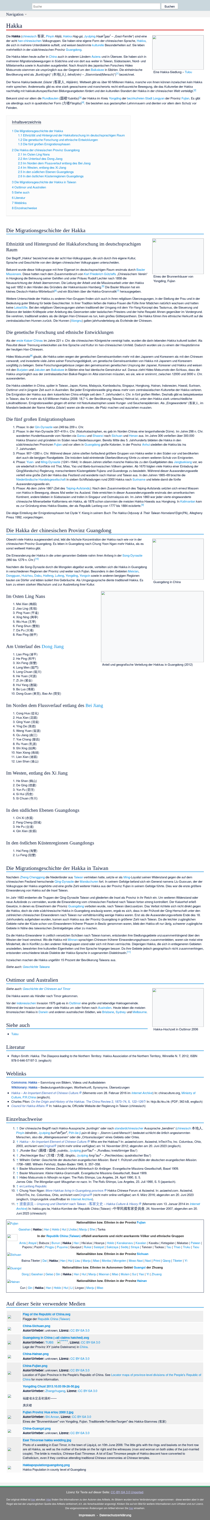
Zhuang (157, 1274)
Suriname (138, 479)
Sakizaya (112, 1247)
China (53, 56)
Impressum (87, 1515)
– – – (79, 1204)
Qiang (166, 1260)
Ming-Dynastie (50, 462)
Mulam (125, 1274)
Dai (44, 1260)
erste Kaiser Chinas (29, 340)
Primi (156, 1260)
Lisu (77, 1260)
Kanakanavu (125, 1243)
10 (37, 558)
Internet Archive (142, 1093)
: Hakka (24, 1082)
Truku (186, 1247)
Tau (168, 1247)
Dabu (37, 575)
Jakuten (39, 369)
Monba (106, 1260)
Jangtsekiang (183, 462)
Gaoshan (25, 1229)
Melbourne (139, 1012)
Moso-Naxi (136, 1260)
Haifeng (48, 575)
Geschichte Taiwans (36, 966)
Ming (126, 877)
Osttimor (75, 1003)
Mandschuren (89, 881)
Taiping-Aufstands (78, 488)
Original (48, 1146)
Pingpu (49, 1247)
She (92, 1229)
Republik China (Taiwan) (63, 1236)
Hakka (67, 36)
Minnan (73, 939)
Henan (133, 435)
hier (33, 1499)
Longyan (158, 98)
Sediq (124, 1247)
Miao (96, 1260)
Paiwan (195, 1243)
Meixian (133, 571)
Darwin (43, 1012)
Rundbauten (50, 98)
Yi (186, 1260)
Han (46, 1229)
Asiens (96, 56)
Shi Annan (52, 1416)
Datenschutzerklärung (115, 1515)
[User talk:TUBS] (55, 1341)
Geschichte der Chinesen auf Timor (46, 988)
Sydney (121, 1012)
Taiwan (78, 877)
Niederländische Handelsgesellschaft (41, 479)
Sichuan (117, 435)
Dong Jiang (53, 646)
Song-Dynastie (132, 555)
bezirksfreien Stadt (139, 98)
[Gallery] (62, 1341)
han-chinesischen (29, 40)
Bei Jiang (94, 705)
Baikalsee (97, 69)
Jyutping (89, 36)
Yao (141, 1274)
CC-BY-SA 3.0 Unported (127, 1492)
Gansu (81, 435)
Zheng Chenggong (32, 877)
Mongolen (119, 1260)
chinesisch (29, 36)
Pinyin (50, 36)
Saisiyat (99, 1247)
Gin (58, 1274)
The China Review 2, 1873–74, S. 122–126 (87, 1101)
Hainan (142, 1281)
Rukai (87, 1247)
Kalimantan (187, 501)
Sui (134, 1274)
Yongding (115, 98)
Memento (89, 1093)
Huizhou (27, 575)
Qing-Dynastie (64, 881)
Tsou (196, 1247)
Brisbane (108, 1012)
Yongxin (85, 575)
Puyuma (62, 1247)
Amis (22, 1243)
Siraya (135, 1247)
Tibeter (177, 1260)
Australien (104, 1007)
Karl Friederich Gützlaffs (100, 274)
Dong (25, 1274)
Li (71, 1287)
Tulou (188, 72)
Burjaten (22, 369)
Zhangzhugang (55, 1391)
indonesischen (26, 1003)
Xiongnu (76, 320)
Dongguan (13, 575)
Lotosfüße (20, 307)
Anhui (146, 444)
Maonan (104, 1274)
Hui (64, 1229)
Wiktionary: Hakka (24, 1087)
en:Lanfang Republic (33, 1186)
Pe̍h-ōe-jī (75, 1132)
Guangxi (140, 1267)
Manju (83, 1229)
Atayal (32, 1243)
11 (129, 951)
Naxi (148, 1260)
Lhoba (72, 1229)
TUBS (49, 1342)
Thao (177, 1247)
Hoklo (55, 1229)
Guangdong (73, 49)
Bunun (55, 1243)
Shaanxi (97, 435)
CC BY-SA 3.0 (79, 1330)
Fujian (185, 98)
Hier (48, 1499)
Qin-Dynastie (43, 427)
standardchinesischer (129, 1128)
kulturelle (98, 45)
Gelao (49, 1274)
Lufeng (59, 575)
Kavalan (141, 1243)
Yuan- (30, 462)
